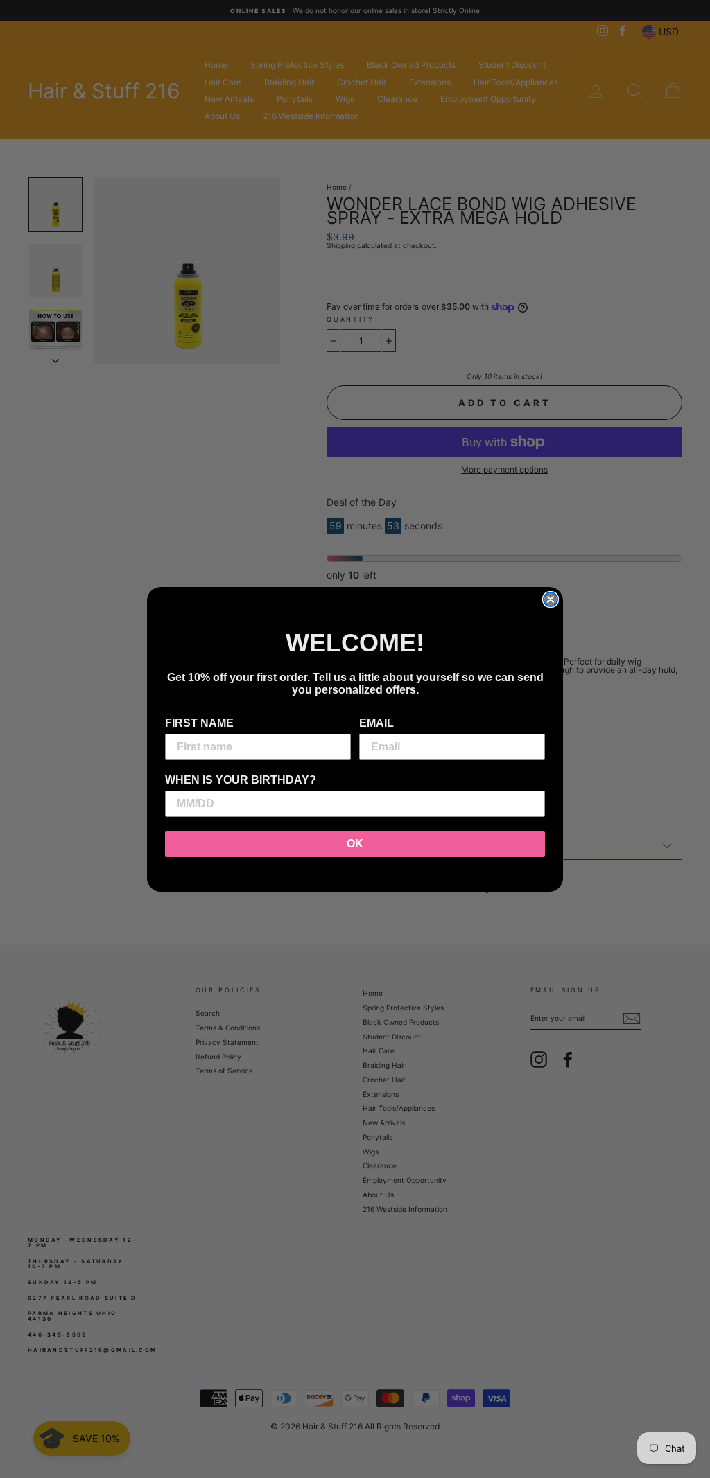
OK (355, 844)
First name (199, 723)
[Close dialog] (550, 599)
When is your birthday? (240, 780)
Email (376, 723)
